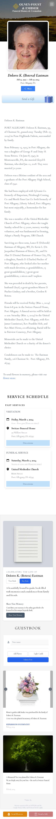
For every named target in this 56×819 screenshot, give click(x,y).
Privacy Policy (22, 808)
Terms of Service (34, 808)
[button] (28, 689)
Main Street (17, 473)
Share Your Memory (15, 615)
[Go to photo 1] (27, 706)
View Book (12, 581)
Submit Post (28, 660)
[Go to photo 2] (28, 706)
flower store (9, 378)
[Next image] (50, 689)
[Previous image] (5, 689)
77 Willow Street (19, 432)
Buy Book (25, 581)
